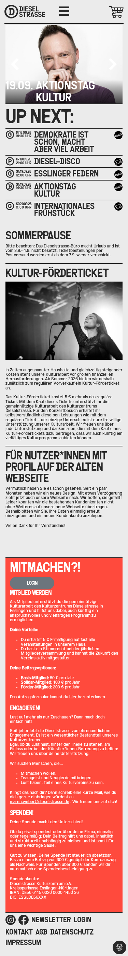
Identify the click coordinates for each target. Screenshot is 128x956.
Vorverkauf (119, 162)
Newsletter (51, 919)
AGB (41, 932)
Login (82, 919)
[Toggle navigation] (64, 11)
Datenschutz (72, 932)
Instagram (10, 920)
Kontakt (19, 932)
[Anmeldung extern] (118, 206)
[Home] (24, 11)
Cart (106, 12)
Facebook (23, 920)
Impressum (23, 942)
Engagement (22, 735)
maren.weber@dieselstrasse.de (39, 802)
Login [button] (32, 583)
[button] (113, 64)
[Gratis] (118, 135)
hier (73, 697)
